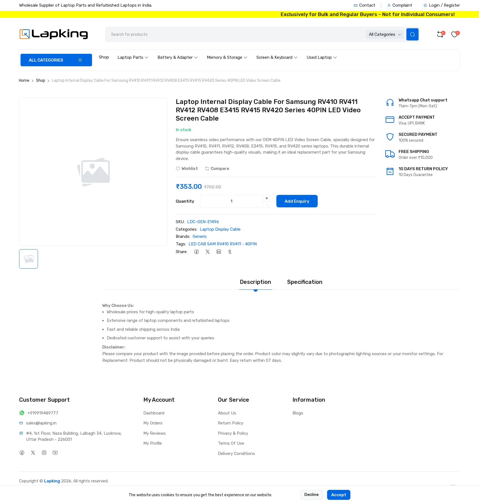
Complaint (402, 5)
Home (24, 80)
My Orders (152, 423)
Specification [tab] (304, 282)
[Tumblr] (230, 251)
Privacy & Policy (233, 433)
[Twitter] (207, 251)
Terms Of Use (231, 443)
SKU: (180, 221)
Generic (200, 236)
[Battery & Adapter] (177, 52)
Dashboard (153, 413)
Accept (338, 494)
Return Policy (230, 423)
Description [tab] (255, 282)
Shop (104, 57)
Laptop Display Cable (220, 229)
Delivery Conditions (236, 453)
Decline (311, 494)
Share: (181, 251)
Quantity (185, 201)
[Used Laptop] (322, 52)
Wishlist (190, 168)
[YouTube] (55, 453)
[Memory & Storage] (227, 52)
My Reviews (154, 433)
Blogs (297, 413)
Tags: (181, 243)
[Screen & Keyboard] (277, 52)
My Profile (152, 443)
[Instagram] (44, 453)
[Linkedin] (218, 251)
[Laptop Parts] (133, 52)
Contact (367, 5)
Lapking (52, 480)
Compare (220, 168)
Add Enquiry (297, 201)
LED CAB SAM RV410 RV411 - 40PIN (222, 243)
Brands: (183, 236)
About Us (227, 413)
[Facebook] (196, 251)
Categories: (186, 229)
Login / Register (444, 5)
